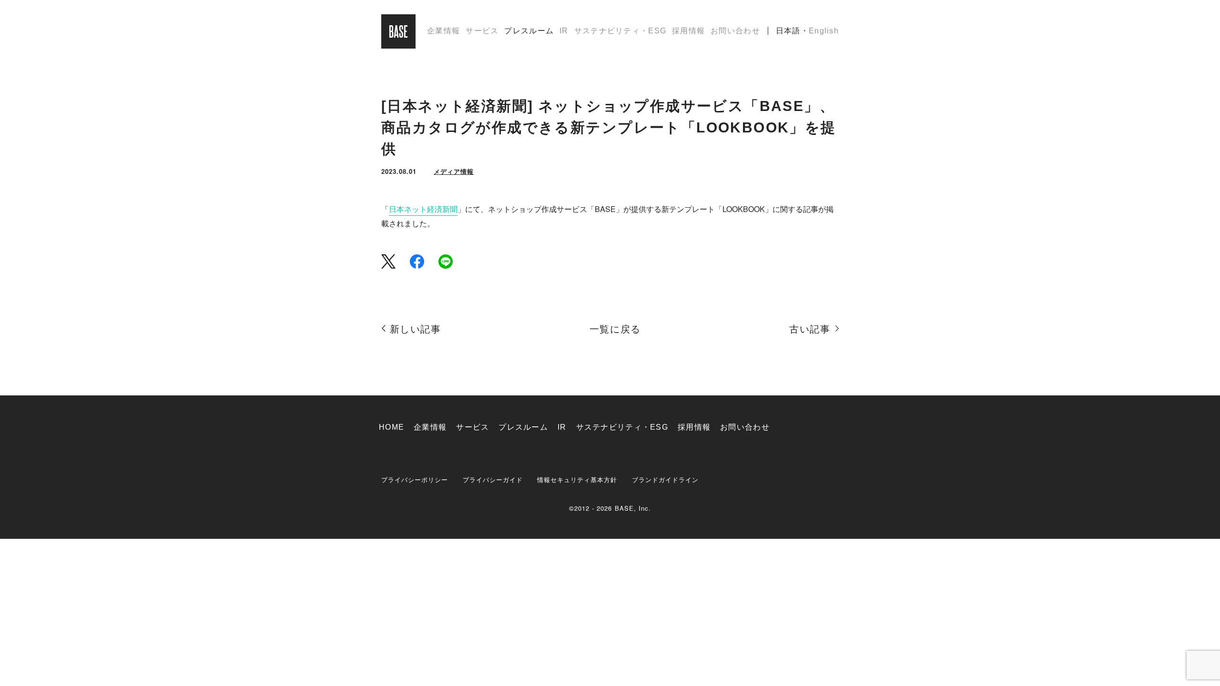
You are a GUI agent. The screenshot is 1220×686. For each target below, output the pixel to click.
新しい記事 (415, 329)
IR (564, 31)
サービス (482, 31)
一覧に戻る (615, 329)
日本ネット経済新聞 (423, 208)
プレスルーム (529, 31)
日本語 (788, 31)
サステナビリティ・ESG (620, 31)
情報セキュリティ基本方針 (577, 479)
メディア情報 (454, 171)
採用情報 (688, 31)
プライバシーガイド (493, 479)
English (824, 31)
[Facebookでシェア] (417, 261)
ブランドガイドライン (665, 479)
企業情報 (443, 31)
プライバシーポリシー (414, 479)
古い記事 (809, 329)
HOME (391, 427)
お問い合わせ (735, 31)
